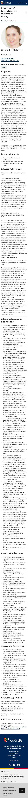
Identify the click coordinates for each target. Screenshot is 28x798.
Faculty (4, 67)
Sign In (19, 3)
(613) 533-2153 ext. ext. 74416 (10, 61)
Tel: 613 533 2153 (14, 760)
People (3, 21)
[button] (26, 2)
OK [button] (22, 790)
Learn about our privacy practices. (8, 794)
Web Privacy (5, 771)
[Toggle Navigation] (26, 12)
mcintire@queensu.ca (7, 58)
